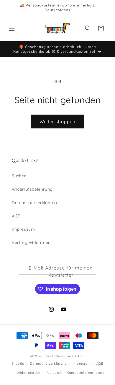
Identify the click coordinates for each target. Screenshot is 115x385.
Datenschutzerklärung (34, 202)
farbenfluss (54, 356)
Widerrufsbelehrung (32, 189)
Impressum (23, 229)
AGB (16, 216)
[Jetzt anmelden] (89, 268)
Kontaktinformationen (85, 373)
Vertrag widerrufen (31, 242)
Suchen (19, 176)
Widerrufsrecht (29, 373)
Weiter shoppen (57, 121)
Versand (54, 373)
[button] (11, 28)
